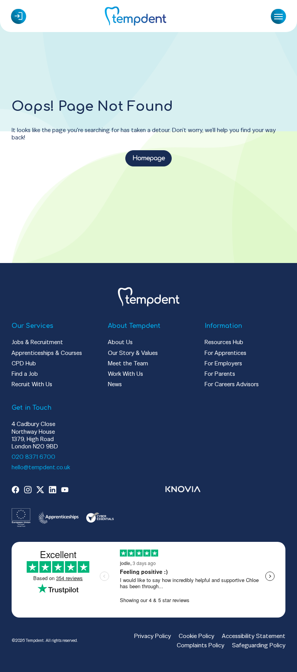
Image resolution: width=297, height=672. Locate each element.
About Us (120, 342)
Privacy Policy (152, 636)
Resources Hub (224, 342)
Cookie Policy (196, 636)
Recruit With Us (32, 384)
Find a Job (25, 374)
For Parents (220, 374)
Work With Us (125, 374)
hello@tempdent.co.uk (41, 467)
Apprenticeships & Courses (47, 353)
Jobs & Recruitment (37, 342)
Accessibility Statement (253, 636)
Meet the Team (128, 363)
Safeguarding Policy (258, 645)
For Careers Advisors (232, 384)
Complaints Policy (200, 645)
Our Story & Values (133, 353)
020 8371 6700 (33, 456)
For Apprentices (225, 353)
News (115, 384)
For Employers (223, 363)
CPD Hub (24, 363)
